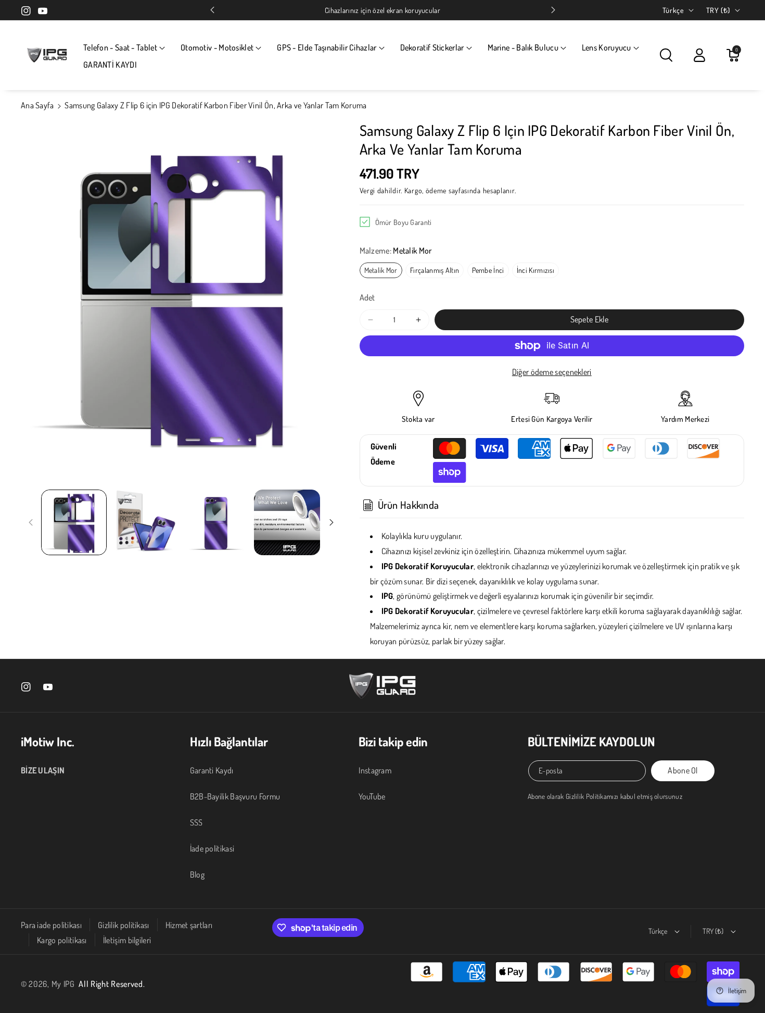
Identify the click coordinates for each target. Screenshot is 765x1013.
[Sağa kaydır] (331, 522)
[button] (124, 47)
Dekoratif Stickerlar (432, 47)
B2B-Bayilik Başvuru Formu (235, 796)
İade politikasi (212, 848)
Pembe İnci (488, 270)
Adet (367, 297)
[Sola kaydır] (31, 522)
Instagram (375, 770)
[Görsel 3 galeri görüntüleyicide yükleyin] (216, 522)
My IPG (63, 984)
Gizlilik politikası (123, 925)
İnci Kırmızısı (535, 270)
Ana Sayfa (37, 105)
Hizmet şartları (189, 925)
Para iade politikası (51, 925)
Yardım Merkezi (685, 419)
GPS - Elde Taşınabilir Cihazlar (326, 47)
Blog (197, 874)
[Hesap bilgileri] (699, 55)
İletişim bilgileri (127, 940)
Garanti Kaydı (212, 770)
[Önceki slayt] (212, 10)
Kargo (413, 190)
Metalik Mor (381, 270)
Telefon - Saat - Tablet (120, 47)
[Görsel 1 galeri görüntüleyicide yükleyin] (74, 522)
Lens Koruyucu (606, 47)
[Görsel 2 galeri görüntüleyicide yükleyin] (144, 522)
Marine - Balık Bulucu (523, 47)
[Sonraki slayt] (553, 10)
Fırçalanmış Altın (434, 270)
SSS (196, 822)
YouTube (372, 796)
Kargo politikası (62, 940)
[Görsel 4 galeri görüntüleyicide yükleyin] (287, 522)
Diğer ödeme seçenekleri (552, 372)
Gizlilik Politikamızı (592, 796)
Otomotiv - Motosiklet (217, 47)
